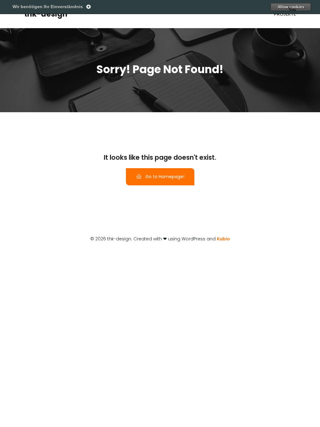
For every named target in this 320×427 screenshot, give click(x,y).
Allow (303, 7)
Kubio (223, 239)
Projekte (285, 14)
